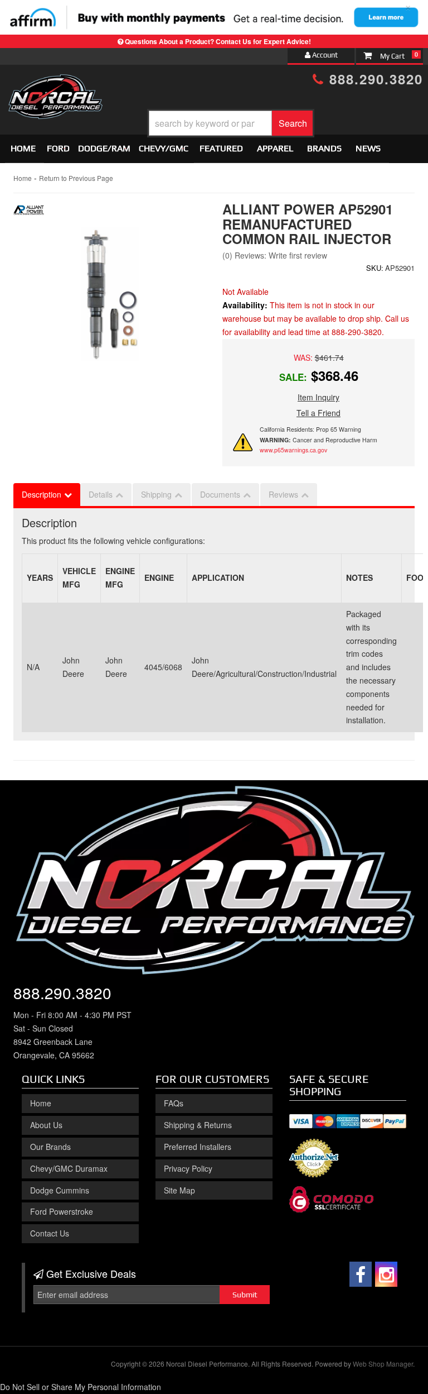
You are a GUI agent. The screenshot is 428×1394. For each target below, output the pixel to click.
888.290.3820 (373, 78)
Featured (221, 148)
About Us (46, 1124)
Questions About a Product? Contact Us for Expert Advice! (218, 41)
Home (23, 148)
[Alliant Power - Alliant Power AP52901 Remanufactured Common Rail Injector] (28, 213)
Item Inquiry (318, 397)
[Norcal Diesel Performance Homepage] (55, 84)
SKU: (374, 267)
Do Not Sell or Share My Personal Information (80, 1386)
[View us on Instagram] (386, 1274)
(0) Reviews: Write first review (274, 255)
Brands (324, 148)
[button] (231, 123)
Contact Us (49, 1233)
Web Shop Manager (383, 1363)
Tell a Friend (318, 412)
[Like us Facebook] (360, 1274)
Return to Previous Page (76, 178)
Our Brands (50, 1146)
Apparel (275, 148)
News (368, 148)
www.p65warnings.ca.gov (293, 450)
